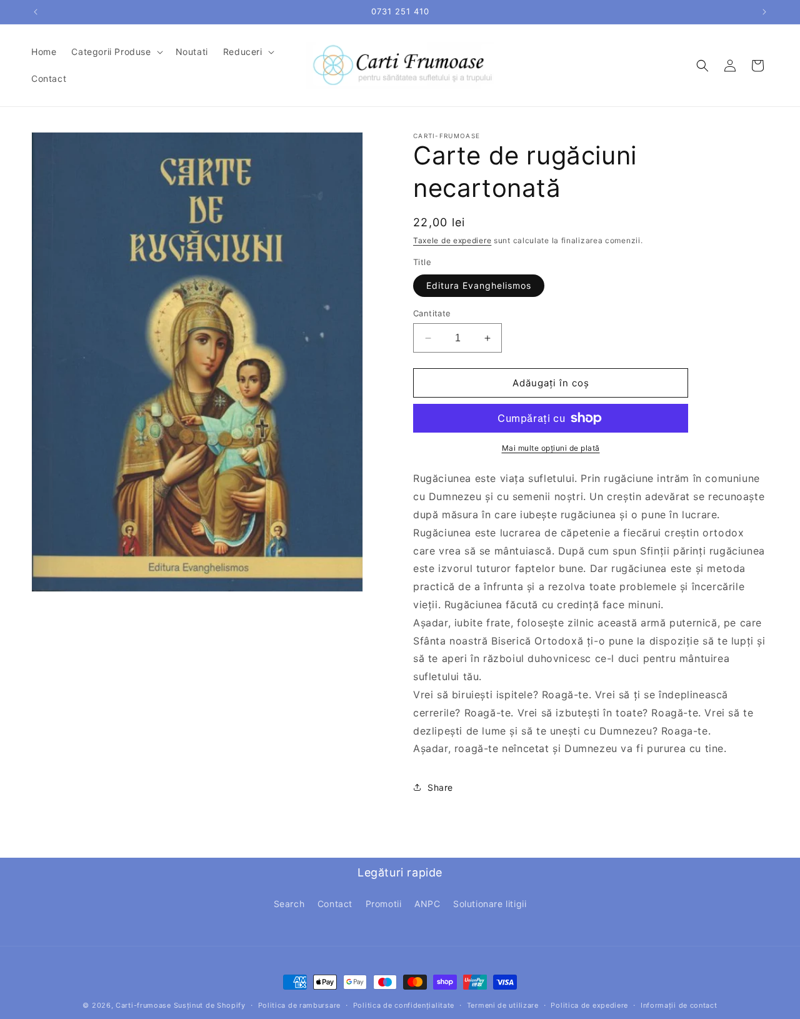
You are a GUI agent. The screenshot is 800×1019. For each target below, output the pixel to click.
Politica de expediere (589, 1005)
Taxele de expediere (452, 240)
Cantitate (432, 313)
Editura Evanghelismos (478, 285)
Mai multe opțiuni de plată (551, 448)
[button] (116, 52)
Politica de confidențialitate (403, 1005)
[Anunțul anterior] (35, 12)
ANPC (427, 903)
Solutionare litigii (489, 903)
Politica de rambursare (299, 1005)
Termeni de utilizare (503, 1005)
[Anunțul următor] (764, 12)
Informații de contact (679, 1005)
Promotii (384, 903)
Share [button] (440, 787)
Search (289, 903)
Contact (335, 903)
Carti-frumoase (143, 1005)
